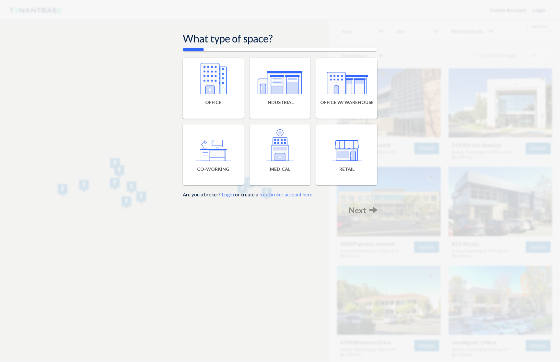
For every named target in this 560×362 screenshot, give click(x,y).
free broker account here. (286, 194)
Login (228, 194)
